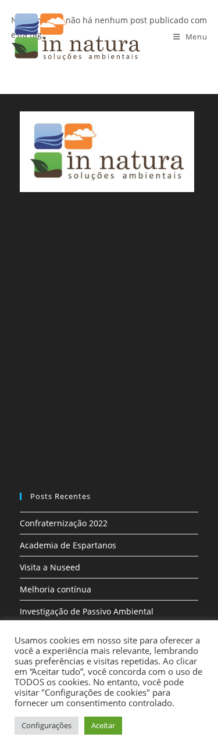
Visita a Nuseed (50, 567)
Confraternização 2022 (64, 523)
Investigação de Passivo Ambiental (86, 611)
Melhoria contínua (55, 589)
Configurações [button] (47, 725)
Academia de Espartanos (68, 545)
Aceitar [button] (103, 725)
